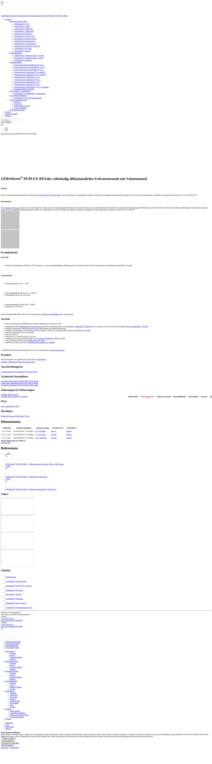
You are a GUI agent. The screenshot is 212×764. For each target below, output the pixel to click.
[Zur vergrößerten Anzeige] (10, 229)
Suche (3, 122)
